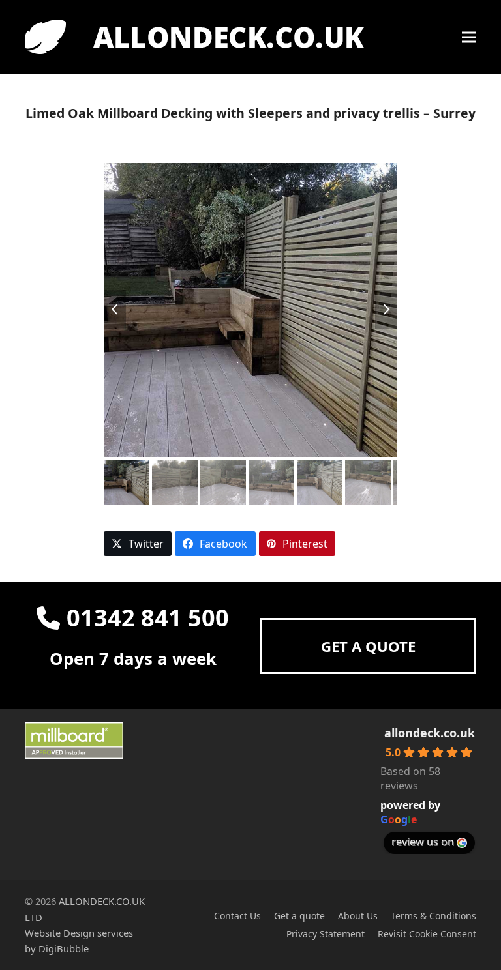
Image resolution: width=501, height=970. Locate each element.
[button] (469, 37)
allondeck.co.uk (429, 733)
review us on (422, 841)
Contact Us (237, 915)
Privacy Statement (325, 934)
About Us (358, 915)
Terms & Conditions (433, 915)
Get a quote (299, 915)
